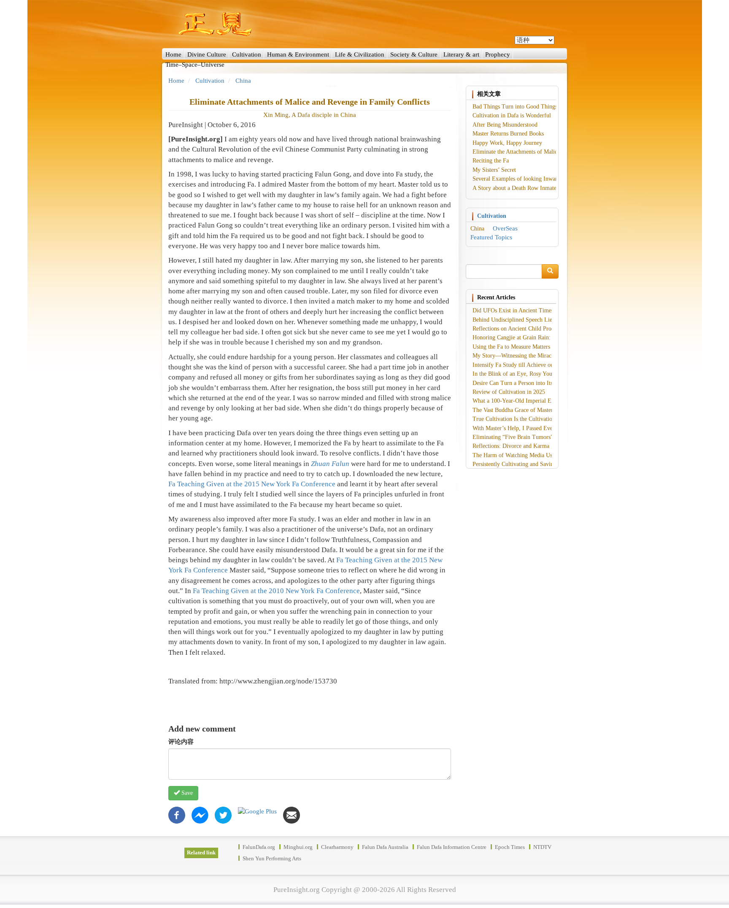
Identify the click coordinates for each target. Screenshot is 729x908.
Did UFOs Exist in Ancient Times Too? (519, 310)
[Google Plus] (257, 811)
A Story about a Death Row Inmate (514, 188)
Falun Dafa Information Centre (451, 847)
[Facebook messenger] (200, 814)
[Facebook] (176, 814)
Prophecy (497, 54)
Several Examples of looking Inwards (517, 179)
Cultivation (246, 54)
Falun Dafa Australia (385, 847)
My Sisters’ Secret (494, 170)
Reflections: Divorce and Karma (510, 446)
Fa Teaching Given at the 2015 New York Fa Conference (251, 484)
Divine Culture (206, 54)
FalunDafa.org (259, 847)
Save (186, 793)
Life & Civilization (359, 54)
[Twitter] (223, 814)
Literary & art (461, 54)
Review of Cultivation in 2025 (508, 392)
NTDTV (542, 847)
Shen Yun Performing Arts (272, 858)
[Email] (291, 814)
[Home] (364, 24)
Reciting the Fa (490, 160)
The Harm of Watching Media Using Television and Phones (543, 455)
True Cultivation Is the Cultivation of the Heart (529, 419)
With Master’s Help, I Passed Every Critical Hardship (536, 428)
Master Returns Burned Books (508, 133)
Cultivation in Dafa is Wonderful (511, 115)
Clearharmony (337, 847)
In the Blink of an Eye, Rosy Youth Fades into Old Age (538, 374)
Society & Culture (413, 54)
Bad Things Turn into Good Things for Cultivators (533, 106)
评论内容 (181, 741)
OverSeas (505, 228)
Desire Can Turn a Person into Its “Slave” (522, 383)
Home (173, 54)
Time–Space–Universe (194, 64)
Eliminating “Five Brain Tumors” (512, 437)
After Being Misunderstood (504, 125)
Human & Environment (298, 54)
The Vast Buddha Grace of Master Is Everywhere (530, 410)
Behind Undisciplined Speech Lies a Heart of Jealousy (537, 320)
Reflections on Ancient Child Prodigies (518, 328)
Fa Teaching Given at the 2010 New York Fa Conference (276, 591)
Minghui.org (298, 847)
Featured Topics (491, 237)
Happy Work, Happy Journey (507, 143)
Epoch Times (510, 847)
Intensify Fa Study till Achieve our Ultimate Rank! (533, 365)
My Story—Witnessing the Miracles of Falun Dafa (532, 355)
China (243, 80)
